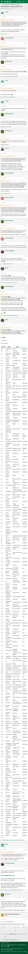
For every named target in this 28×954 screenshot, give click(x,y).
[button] (26, 952)
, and (10, 76)
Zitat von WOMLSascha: (7, 88)
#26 (26, 119)
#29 (26, 178)
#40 (26, 919)
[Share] (24, 17)
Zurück (9, 927)
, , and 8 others (12, 890)
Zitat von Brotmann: (6, 69)
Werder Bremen (5, 942)
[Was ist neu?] (23, 1)
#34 (26, 273)
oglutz (3, 8)
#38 (26, 868)
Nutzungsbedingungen (11, 944)
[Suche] (26, 1)
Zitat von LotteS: (5, 46)
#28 (26, 153)
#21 (26, 17)
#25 (26, 106)
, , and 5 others (13, 910)
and (9, 97)
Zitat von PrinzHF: (5, 181)
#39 (26, 899)
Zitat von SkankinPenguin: (7, 156)
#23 (26, 66)
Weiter (18, 927)
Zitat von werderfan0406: (7, 20)
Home (5, 946)
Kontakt (2, 944)
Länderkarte (4, 340)
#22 (26, 43)
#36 (26, 324)
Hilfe (2, 946)
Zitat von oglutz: (5, 294)
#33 (26, 256)
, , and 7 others (13, 924)
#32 (26, 243)
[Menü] (2, 1)
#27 (26, 136)
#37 (26, 849)
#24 (26, 85)
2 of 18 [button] (14, 927)
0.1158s (18, 951)
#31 (26, 225)
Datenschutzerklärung (21, 944)
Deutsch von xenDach (7, 949)
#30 (26, 202)
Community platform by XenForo (12, 948)
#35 (26, 291)
